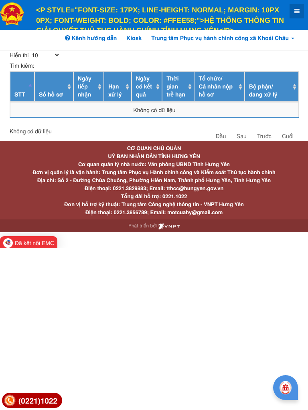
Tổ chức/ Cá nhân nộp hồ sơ (216, 86)
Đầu (221, 136)
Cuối (288, 136)
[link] (32, 400)
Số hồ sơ (51, 94)
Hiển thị (20, 55)
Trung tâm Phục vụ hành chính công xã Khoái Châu (220, 38)
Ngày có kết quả (144, 86)
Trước (264, 136)
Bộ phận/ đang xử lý (263, 90)
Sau (242, 136)
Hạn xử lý (115, 90)
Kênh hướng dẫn (93, 38)
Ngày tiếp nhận (84, 86)
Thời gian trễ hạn (175, 86)
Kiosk (134, 38)
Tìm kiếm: (22, 65)
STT (19, 94)
